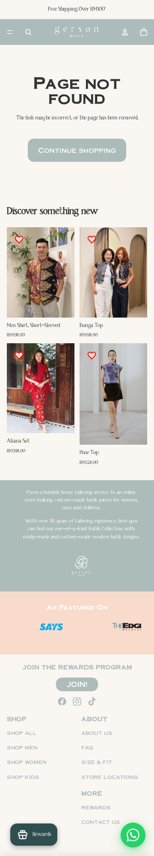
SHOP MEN (22, 747)
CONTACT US (100, 822)
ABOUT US (97, 732)
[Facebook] (62, 701)
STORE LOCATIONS (109, 776)
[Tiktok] (92, 701)
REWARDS (96, 807)
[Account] (125, 32)
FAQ (87, 747)
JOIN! (77, 683)
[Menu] (10, 32)
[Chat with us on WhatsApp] (133, 835)
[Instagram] (77, 701)
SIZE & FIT (96, 762)
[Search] (28, 32)
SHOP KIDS (23, 776)
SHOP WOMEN (27, 762)
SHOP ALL (22, 732)
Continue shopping (77, 150)
